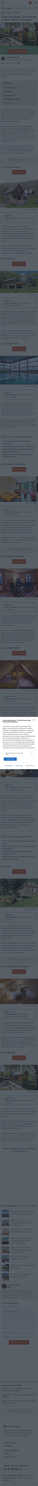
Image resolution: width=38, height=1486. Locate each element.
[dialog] (19, 743)
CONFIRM (10, 759)
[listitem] (19, 753)
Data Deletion (9, 765)
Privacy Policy (29, 765)
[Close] (34, 720)
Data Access (19, 765)
